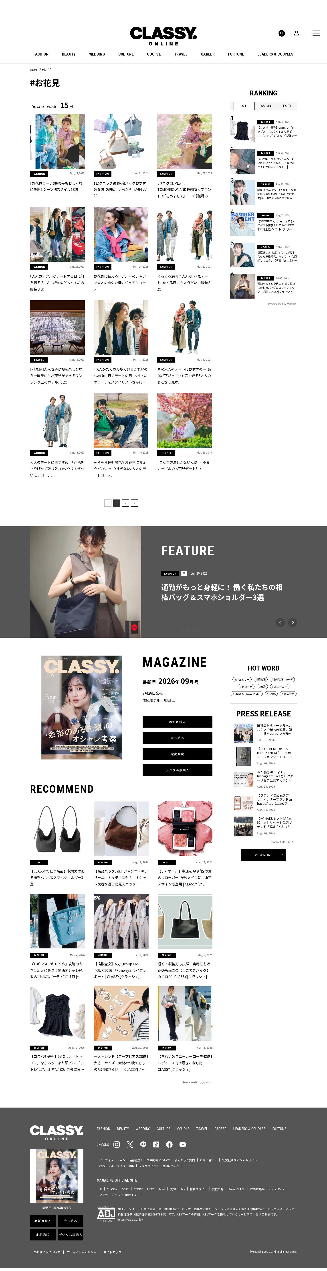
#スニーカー (279, 686)
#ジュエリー (242, 679)
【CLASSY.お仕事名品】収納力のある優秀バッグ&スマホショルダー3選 (57, 877)
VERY (125, 1189)
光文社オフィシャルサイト (239, 1160)
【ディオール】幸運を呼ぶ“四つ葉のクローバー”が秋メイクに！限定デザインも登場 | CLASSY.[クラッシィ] (185, 877)
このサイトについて (46, 1252)
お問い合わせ (208, 1160)
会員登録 (136, 1160)
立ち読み (177, 738)
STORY (138, 1189)
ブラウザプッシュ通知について (159, 1166)
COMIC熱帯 (257, 1189)
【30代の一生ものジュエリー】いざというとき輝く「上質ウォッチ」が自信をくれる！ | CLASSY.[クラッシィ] (276, 163)
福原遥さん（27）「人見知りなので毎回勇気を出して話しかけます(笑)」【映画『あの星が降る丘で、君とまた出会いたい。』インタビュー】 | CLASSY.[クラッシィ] (276, 194)
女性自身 (218, 1189)
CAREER (208, 54)
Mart (162, 1189)
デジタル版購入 (178, 770)
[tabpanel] (163, 582)
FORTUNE (236, 54)
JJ (100, 1189)
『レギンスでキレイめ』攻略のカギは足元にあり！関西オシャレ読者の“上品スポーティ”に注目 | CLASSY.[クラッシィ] (56, 970)
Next (292, 622)
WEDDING (97, 54)
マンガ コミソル (109, 1195)
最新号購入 (177, 722)
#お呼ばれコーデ (282, 679)
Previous (280, 622)
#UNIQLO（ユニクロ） (247, 693)
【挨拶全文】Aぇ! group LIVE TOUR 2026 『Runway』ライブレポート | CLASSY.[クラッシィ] (120, 970)
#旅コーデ (246, 686)
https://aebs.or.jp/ (130, 1219)
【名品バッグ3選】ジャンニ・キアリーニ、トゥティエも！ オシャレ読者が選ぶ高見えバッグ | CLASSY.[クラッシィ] (121, 877)
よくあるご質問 (185, 1160)
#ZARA (271, 693)
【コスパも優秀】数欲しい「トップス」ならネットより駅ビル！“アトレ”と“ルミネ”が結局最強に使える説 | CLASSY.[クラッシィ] (277, 132)
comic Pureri (278, 1189)
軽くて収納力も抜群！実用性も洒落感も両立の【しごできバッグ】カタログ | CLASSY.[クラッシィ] (184, 970)
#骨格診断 (288, 693)
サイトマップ (112, 1252)
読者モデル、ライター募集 (116, 1166)
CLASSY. (112, 1189)
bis (183, 1189)
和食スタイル (198, 1189)
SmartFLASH (236, 1189)
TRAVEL (181, 54)
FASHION (40, 54)
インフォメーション (112, 1160)
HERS (151, 1189)
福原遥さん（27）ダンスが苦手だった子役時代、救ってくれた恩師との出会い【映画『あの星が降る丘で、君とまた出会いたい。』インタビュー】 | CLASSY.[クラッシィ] (277, 256)
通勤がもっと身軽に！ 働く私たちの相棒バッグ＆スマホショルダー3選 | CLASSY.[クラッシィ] (276, 287)
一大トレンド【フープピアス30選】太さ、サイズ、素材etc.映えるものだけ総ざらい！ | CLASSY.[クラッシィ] (121, 1062)
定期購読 (177, 754)
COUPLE (154, 54)
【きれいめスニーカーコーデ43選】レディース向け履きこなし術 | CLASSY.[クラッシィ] (185, 1062)
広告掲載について (158, 1160)
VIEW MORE (263, 855)
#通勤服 (261, 679)
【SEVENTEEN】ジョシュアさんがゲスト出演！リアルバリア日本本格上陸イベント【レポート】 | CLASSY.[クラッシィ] (276, 225)
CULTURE (126, 54)
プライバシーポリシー (82, 1252)
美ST (173, 1189)
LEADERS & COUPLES (275, 54)
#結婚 (262, 686)
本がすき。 (132, 1195)
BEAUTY (69, 54)
